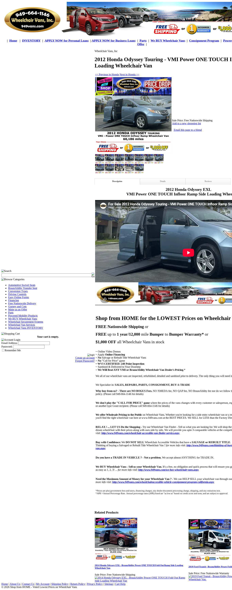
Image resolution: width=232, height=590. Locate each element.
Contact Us (28, 584)
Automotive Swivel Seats (21, 285)
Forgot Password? (85, 360)
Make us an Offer (17, 309)
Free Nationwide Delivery (22, 303)
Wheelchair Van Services (21, 324)
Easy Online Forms (18, 297)
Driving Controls (17, 294)
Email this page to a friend (188, 129)
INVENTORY (31, 40)
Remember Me (13, 350)
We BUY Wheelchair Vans (22, 318)
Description (117, 181)
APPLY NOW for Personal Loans (67, 40)
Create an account (85, 357)
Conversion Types (18, 291)
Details (163, 181)
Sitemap (108, 584)
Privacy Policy (95, 584)
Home (13, 40)
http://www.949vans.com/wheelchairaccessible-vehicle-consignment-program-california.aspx (163, 482)
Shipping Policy (59, 584)
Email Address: (9, 343)
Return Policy (77, 584)
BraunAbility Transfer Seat (22, 288)
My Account (42, 584)
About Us (15, 584)
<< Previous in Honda (107, 74)
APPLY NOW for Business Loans (114, 40)
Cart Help (120, 584)
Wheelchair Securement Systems (25, 321)
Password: (6, 346)
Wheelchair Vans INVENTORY (25, 327)
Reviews (208, 181)
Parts (10, 312)
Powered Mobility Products (23, 315)
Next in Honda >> (129, 74)
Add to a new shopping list (186, 123)
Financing (13, 300)
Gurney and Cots (17, 306)
